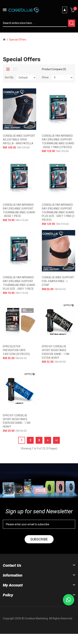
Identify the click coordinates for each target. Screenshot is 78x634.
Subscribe (39, 539)
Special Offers (17, 39)
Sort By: (9, 77)
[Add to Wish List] (19, 109)
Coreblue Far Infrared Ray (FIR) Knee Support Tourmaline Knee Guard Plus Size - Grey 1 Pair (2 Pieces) (58, 212)
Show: (45, 77)
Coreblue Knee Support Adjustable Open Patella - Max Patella (19, 139)
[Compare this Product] (26, 109)
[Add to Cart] (12, 109)
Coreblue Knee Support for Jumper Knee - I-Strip (58, 281)
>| (56, 440)
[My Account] (64, 10)
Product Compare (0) (54, 69)
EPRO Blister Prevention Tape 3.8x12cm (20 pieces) (16, 350)
